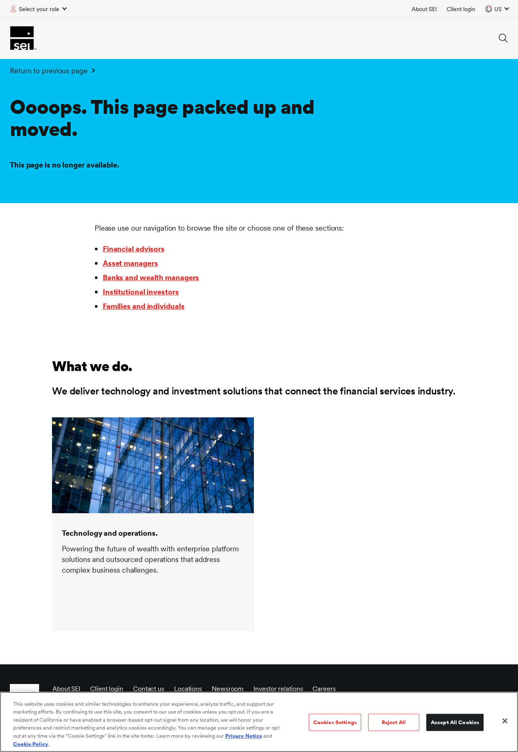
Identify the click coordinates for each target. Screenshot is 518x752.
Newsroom (228, 689)
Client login (461, 9)
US (498, 9)
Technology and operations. (109, 533)
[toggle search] (503, 38)
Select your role (39, 9)
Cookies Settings (335, 722)
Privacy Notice (243, 736)
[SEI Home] (23, 38)
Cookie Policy (30, 744)
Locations (188, 689)
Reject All (394, 722)
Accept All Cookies (455, 722)
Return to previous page (49, 70)
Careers (323, 689)
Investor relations (278, 689)
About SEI (424, 9)
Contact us (148, 689)
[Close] (505, 721)
